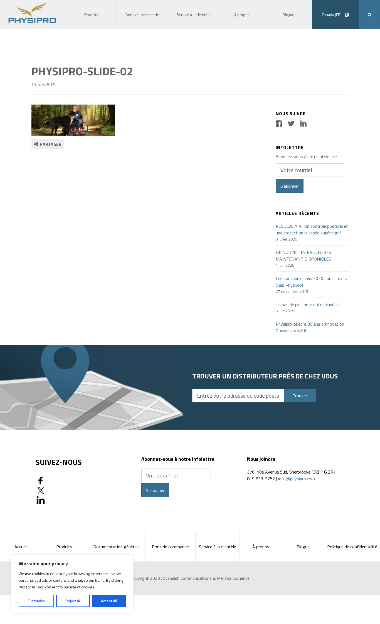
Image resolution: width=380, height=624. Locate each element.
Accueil (20, 546)
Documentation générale (116, 546)
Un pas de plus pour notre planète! (308, 304)
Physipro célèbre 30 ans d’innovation (310, 324)
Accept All (109, 601)
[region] (72, 583)
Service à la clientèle (217, 546)
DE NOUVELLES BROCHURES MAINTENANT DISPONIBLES (303, 255)
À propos (260, 546)
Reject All (73, 601)
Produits (64, 546)
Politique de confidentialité (352, 546)
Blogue (303, 546)
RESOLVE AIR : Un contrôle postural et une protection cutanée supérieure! (312, 229)
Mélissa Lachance (233, 578)
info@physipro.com (296, 478)
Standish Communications (187, 578)
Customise (36, 601)
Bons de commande (170, 546)
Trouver (300, 395)
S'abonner (289, 186)
